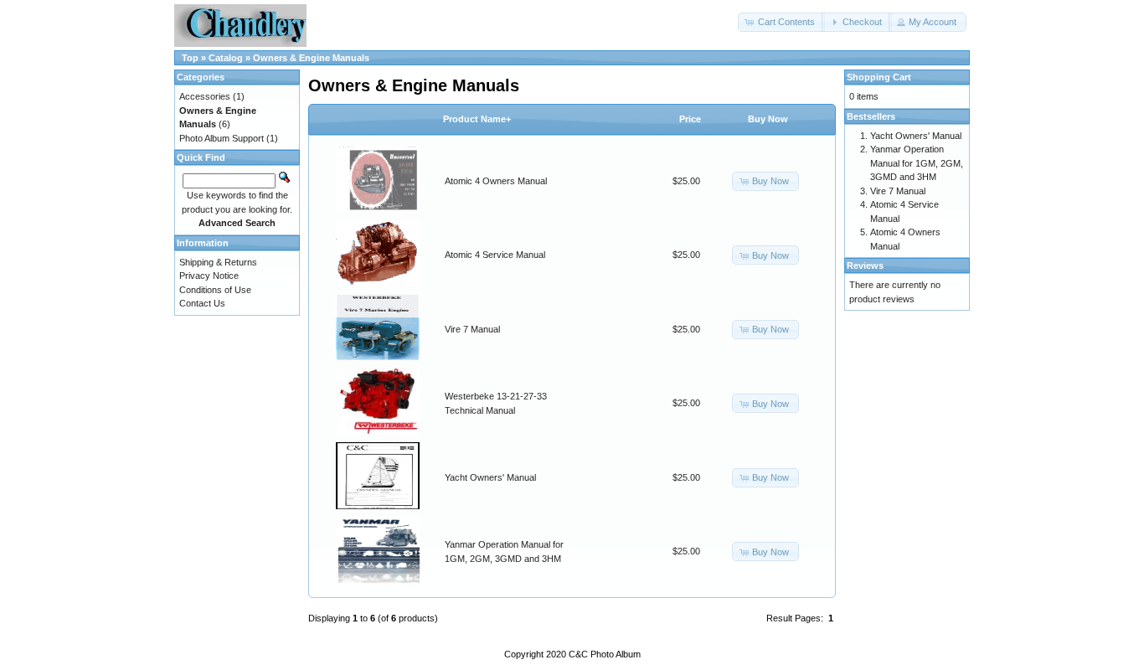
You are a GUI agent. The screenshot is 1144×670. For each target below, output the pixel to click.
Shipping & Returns (218, 262)
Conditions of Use (215, 290)
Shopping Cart (879, 77)
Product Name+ (477, 119)
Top (190, 58)
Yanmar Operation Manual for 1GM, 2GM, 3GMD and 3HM (916, 163)
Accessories (204, 96)
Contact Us (202, 303)
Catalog (226, 58)
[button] (781, 22)
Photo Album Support (221, 138)
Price (690, 119)
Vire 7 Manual (472, 329)
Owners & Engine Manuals (311, 58)
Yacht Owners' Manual (490, 477)
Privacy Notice (209, 276)
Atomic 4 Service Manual (495, 255)
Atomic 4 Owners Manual (496, 181)
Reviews (865, 265)
